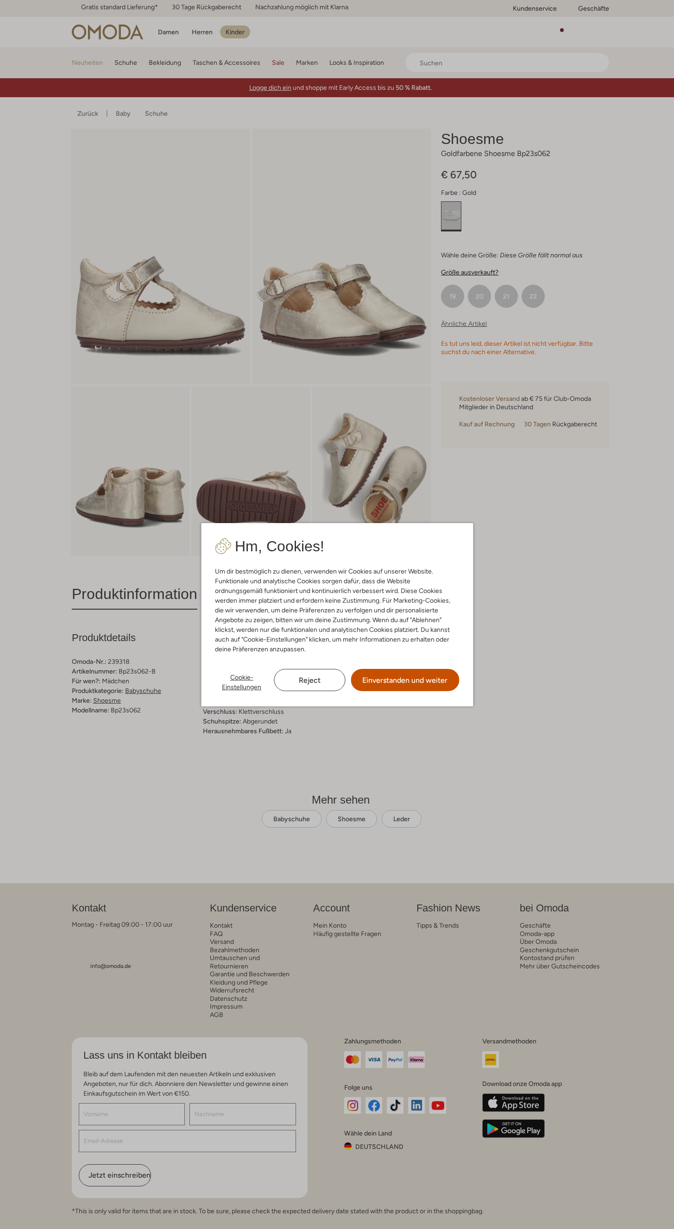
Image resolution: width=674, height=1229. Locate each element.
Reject (310, 680)
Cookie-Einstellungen (241, 682)
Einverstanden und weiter (404, 680)
